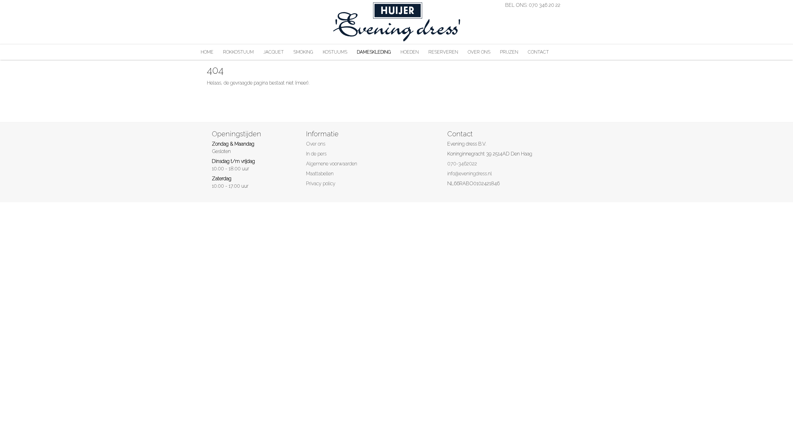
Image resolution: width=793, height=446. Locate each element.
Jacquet (273, 52)
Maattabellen (320, 174)
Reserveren (443, 52)
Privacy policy (320, 183)
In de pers (316, 154)
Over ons (479, 52)
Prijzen (509, 52)
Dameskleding (374, 52)
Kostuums (335, 52)
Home (207, 52)
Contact (538, 52)
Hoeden (410, 52)
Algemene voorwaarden (331, 164)
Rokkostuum (238, 52)
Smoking (303, 52)
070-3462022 (462, 164)
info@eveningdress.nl (469, 174)
